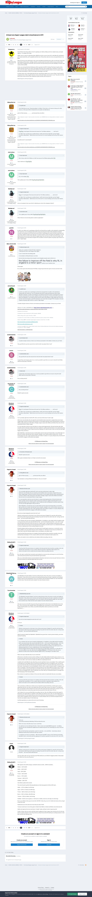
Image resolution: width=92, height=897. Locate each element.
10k (12, 415)
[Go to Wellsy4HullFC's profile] (11, 546)
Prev (9, 44)
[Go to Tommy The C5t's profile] (79, 29)
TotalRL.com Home (9, 6)
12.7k (12, 553)
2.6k (12, 345)
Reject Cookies (82, 894)
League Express (51, 6)
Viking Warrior (11, 102)
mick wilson (11, 152)
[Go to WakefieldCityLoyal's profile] (11, 579)
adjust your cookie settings (43, 894)
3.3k (12, 113)
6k (12, 395)
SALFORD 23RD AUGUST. (76, 93)
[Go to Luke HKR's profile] (69, 99)
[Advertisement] (28, 24)
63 (12, 254)
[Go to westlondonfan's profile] (11, 339)
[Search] (85, 7)
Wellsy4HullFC (11, 542)
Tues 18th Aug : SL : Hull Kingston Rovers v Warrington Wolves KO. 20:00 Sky (77, 100)
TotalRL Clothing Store (24, 6)
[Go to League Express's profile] (69, 86)
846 (12, 480)
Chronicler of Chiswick (11, 384)
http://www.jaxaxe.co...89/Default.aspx (25, 329)
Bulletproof (11, 188)
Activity (43, 6)
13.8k (12, 601)
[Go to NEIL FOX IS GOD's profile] (11, 248)
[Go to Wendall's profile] (7, 39)
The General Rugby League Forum (24, 39)
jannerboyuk (11, 286)
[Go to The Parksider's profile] (11, 595)
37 (12, 238)
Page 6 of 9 (37, 44)
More (57, 6)
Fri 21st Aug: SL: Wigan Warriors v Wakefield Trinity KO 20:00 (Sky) (77, 87)
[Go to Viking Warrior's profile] (11, 107)
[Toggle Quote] (19, 105)
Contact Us (47, 887)
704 (12, 163)
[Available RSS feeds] (85, 865)
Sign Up (84, 2)
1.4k (12, 585)
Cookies (52, 887)
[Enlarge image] (20, 131)
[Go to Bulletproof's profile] (11, 193)
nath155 (11, 228)
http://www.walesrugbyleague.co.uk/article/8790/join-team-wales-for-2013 (32, 309)
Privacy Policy (41, 887)
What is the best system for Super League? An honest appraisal (41, 443)
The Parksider (11, 590)
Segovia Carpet (11, 469)
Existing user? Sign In (75, 2)
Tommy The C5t (84, 28)
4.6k (12, 361)
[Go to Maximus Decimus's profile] (11, 409)
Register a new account (21, 844)
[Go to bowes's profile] (11, 355)
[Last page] (32, 44)
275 (12, 199)
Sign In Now (49, 844)
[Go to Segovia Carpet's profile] (11, 474)
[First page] (7, 44)
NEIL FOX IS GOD (11, 244)
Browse (38, 6)
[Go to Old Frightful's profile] (69, 80)
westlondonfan (11, 334)
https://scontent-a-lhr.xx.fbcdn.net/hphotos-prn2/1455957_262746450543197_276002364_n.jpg (36, 120)
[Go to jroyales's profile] (69, 94)
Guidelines (33, 6)
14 (11, 60)
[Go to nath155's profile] (11, 232)
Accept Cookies (72, 894)
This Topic (81, 6)
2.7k (12, 296)
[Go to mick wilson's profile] (11, 156)
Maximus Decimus (11, 404)
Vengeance (11, 49)
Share (53, 39)
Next (29, 44)
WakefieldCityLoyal (11, 574)
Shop (17, 6)
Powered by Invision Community (46, 890)
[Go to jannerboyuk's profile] (11, 290)
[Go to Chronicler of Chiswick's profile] (11, 389)
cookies (13, 894)
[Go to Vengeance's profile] (11, 54)
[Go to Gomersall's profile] (69, 107)
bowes (11, 350)
